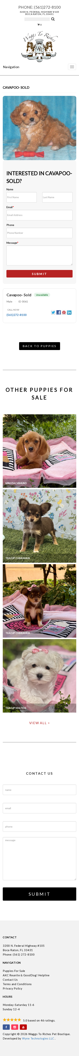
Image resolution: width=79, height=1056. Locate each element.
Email (10, 207)
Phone (10, 224)
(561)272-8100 (47, 7)
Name (9, 189)
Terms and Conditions (17, 984)
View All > (39, 723)
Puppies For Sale (14, 970)
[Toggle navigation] (72, 67)
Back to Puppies (40, 346)
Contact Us (10, 979)
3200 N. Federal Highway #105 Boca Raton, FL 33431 (39, 12)
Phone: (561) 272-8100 (19, 954)
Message (12, 242)
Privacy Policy (12, 988)
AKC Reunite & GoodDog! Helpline (26, 975)
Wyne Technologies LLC (38, 1038)
